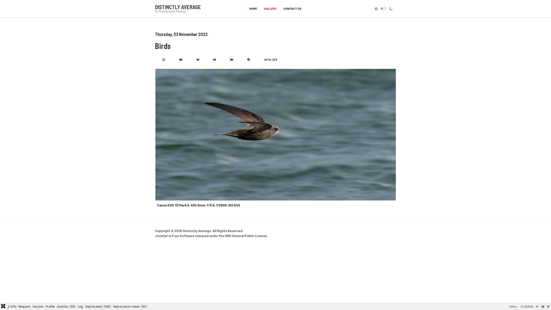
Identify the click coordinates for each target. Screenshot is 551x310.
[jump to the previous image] (197, 60)
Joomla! (161, 236)
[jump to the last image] (231, 60)
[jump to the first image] (180, 60)
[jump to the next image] (214, 60)
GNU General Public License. (246, 236)
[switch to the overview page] (163, 60)
